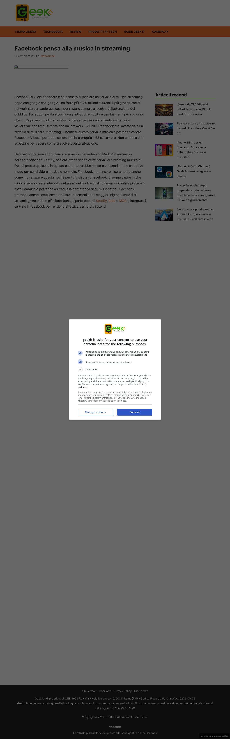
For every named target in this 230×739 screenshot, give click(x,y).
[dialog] (115, 369)
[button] (115, 369)
